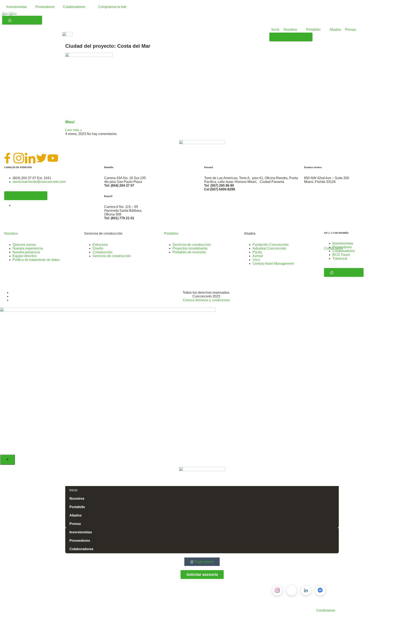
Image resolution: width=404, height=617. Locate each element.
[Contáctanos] (329, 237)
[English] (6, 13)
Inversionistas (16, 7)
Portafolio (171, 233)
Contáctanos (333, 248)
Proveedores (44, 7)
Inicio (73, 490)
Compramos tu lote (112, 7)
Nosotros (11, 233)
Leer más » (73, 130)
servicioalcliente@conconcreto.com (39, 182)
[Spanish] (13, 13)
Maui (69, 122)
